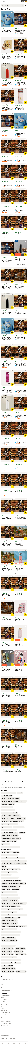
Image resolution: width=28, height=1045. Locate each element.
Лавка (8, 1043)
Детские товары (4, 1025)
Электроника (4, 1003)
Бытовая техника (5, 999)
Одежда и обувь (4, 1004)
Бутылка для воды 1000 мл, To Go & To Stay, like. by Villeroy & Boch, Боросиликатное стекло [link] (20, 260)
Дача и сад (3, 1014)
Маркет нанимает (5, 1033)
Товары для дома (5, 1006)
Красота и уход (4, 1010)
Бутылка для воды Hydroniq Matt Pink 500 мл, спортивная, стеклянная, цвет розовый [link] (20, 645)
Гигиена (3, 1001)
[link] (8, 793)
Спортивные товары (5, 1019)
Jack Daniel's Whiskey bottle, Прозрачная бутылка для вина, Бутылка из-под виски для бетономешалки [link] (20, 287)
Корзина (19, 1043)
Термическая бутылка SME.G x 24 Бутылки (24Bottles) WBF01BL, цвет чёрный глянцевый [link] (7, 313)
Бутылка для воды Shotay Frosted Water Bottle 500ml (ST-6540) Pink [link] (20, 108)
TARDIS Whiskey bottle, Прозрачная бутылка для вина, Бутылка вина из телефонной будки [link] (20, 31)
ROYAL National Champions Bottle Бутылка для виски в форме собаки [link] (7, 108)
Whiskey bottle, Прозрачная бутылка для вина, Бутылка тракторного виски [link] (20, 544)
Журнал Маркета (5, 1035)
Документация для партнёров (7, 982)
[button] (26, 5)
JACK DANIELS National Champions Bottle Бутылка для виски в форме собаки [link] (20, 57)
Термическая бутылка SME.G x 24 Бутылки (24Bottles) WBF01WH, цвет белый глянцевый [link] (7, 415)
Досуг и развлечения (5, 995)
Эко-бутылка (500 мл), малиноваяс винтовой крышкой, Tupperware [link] (7, 390)
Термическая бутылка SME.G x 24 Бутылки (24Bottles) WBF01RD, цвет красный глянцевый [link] (7, 83)
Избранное (14, 1043)
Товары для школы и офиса (7, 1017)
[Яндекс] (11, 1040)
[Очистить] (22, 5)
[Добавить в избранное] (12, 12)
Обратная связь (4, 1031)
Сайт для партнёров (5, 984)
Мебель (2, 997)
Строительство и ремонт (6, 1023)
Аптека (2, 1008)
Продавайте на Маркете (6, 981)
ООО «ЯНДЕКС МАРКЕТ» (10, 1038)
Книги (2, 1016)
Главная (3, 1043)
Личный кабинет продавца (7, 979)
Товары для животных (6, 1021)
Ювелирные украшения (6, 1027)
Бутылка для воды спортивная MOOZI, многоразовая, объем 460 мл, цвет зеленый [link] (7, 670)
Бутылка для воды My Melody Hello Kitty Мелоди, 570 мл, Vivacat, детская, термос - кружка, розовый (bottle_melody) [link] (20, 620)
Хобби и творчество (5, 1012)
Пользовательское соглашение (7, 1030)
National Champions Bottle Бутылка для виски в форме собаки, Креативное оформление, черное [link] (20, 208)
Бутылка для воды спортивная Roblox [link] (19, 670)
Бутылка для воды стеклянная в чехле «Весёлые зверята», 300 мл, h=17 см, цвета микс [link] (20, 569)
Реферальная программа (6, 990)
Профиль (25, 1043)
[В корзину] (12, 25)
